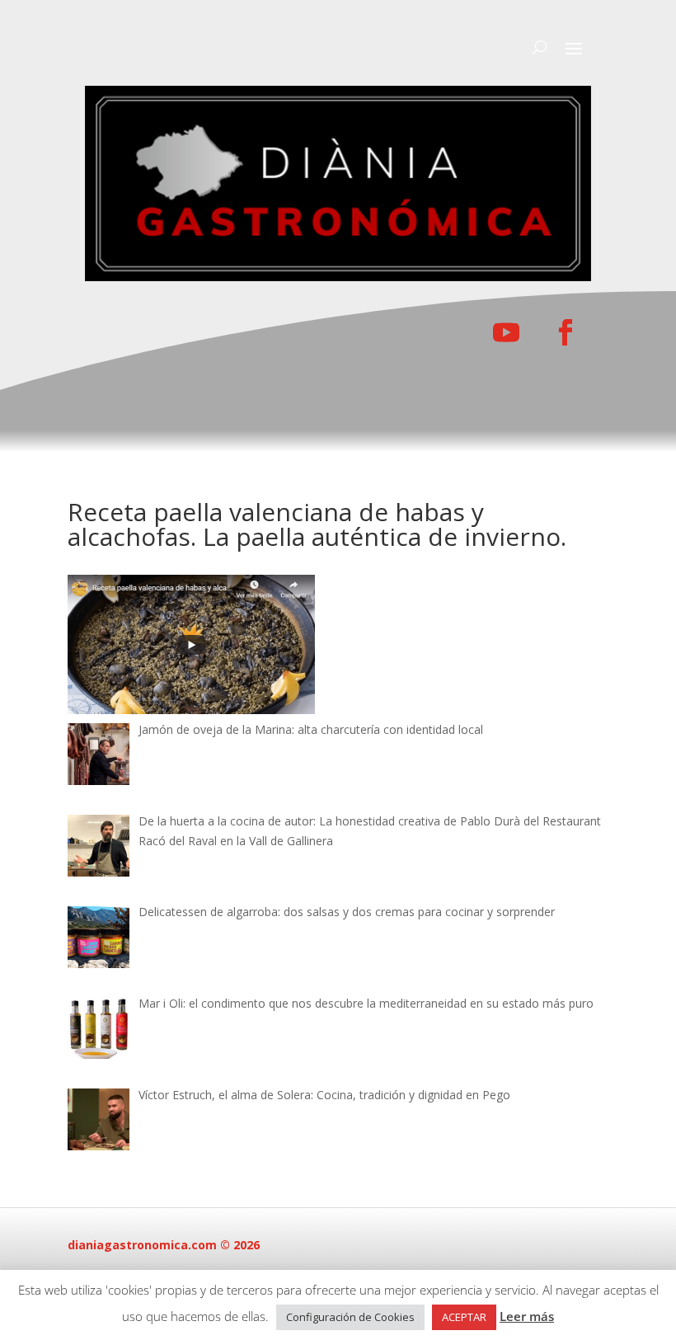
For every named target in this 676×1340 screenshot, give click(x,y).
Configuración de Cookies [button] (350, 1316)
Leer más (527, 1316)
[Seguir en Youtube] (506, 332)
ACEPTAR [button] (464, 1316)
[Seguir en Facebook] (565, 332)
